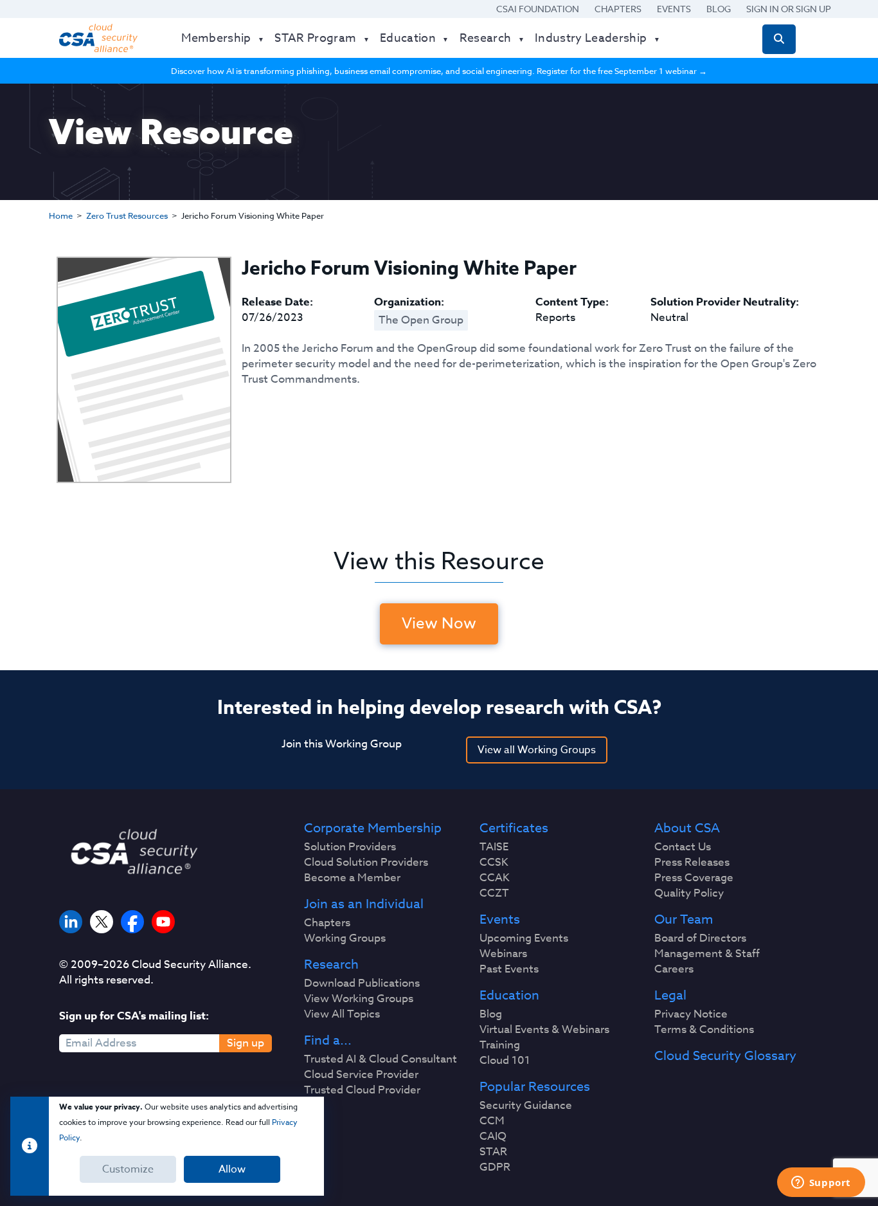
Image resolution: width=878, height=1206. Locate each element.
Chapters (618, 9)
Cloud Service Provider (361, 1075)
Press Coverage (693, 878)
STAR (493, 1152)
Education (509, 995)
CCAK (494, 878)
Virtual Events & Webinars (544, 1029)
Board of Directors (700, 938)
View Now (439, 623)
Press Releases (692, 862)
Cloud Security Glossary (725, 1056)
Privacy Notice (691, 1014)
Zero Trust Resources (127, 215)
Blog (718, 9)
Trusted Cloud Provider (362, 1090)
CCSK (493, 862)
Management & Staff (707, 954)
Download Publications (362, 983)
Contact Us (682, 847)
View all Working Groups (537, 750)
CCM (492, 1121)
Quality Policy (689, 893)
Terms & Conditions (704, 1029)
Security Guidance (525, 1105)
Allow (232, 1169)
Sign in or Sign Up (788, 9)
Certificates (513, 828)
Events (674, 9)
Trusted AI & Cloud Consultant (380, 1059)
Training (499, 1045)
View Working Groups (358, 999)
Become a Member (352, 878)
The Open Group (421, 320)
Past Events (509, 969)
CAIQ (492, 1136)
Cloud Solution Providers (366, 862)
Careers (674, 969)
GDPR (494, 1167)
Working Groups (345, 938)
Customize (128, 1169)
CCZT (494, 893)
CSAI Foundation (537, 9)
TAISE (493, 847)
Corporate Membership (373, 828)
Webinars (503, 954)
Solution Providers (350, 847)
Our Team (683, 919)
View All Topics (342, 1014)
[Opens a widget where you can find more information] (820, 1183)
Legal (670, 995)
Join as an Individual (364, 904)
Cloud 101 (504, 1060)
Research (331, 964)
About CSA (687, 828)
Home (61, 215)
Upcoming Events (523, 938)
